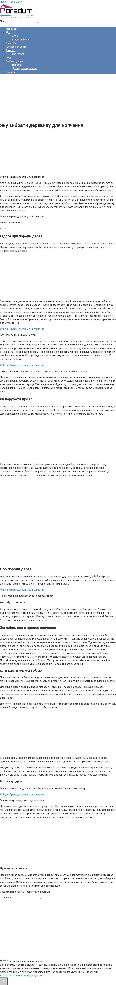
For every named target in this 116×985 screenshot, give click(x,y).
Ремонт (10, 50)
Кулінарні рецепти (16, 46)
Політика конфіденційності (28, 975)
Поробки (17, 64)
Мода (9, 57)
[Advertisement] (58, 97)
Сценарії (11, 72)
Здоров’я (11, 43)
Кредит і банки (20, 39)
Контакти (5, 975)
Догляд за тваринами (24, 68)
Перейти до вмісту (11, 1)
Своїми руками (14, 61)
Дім (8, 32)
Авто (15, 36)
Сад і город (18, 54)
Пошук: (4, 21)
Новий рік (11, 28)
